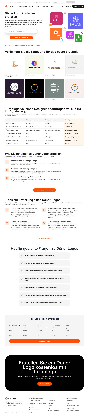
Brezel (11, 330)
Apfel (67, 328)
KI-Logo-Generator (34, 400)
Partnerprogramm (71, 398)
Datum (25, 335)
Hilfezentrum (51, 400)
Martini (67, 335)
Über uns (31, 407)
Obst (53, 328)
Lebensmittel (40, 323)
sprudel (11, 323)
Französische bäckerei (43, 328)
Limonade (25, 323)
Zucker (53, 323)
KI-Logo (31, 6)
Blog (67, 403)
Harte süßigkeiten (56, 325)
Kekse (67, 330)
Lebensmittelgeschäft (14, 325)
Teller (10, 328)
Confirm (71, 2)
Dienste (50, 405)
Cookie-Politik (70, 408)
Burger (67, 325)
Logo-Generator (16, 156)
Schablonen (69, 400)
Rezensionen (51, 403)
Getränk (68, 333)
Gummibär (40, 330)
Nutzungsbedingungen (72, 410)
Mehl (10, 335)
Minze (53, 335)
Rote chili (25, 333)
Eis (52, 330)
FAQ (49, 408)
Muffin (25, 330)
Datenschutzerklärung (72, 405)
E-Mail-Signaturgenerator (36, 398)
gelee (53, 333)
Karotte (11, 333)
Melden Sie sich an (78, 6)
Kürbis (39, 325)
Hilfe (49, 398)
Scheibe (25, 325)
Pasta (38, 333)
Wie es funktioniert (34, 410)
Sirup (38, 335)
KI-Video (38, 6)
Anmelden (68, 6)
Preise (30, 412)
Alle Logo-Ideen (44, 341)
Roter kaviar (69, 323)
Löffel (24, 328)
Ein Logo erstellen (44, 383)
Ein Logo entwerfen (22, 6)
